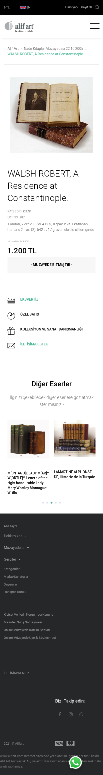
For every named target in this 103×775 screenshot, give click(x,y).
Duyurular (10, 584)
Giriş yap (71, 7)
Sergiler (10, 559)
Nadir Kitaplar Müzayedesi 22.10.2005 (53, 49)
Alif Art (13, 49)
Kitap (27, 211)
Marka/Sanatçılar (16, 577)
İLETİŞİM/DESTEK (17, 673)
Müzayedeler (15, 548)
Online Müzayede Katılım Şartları (27, 630)
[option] (52, 118)
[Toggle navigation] (94, 26)
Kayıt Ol (86, 7)
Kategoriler (12, 569)
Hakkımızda (13, 536)
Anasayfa (11, 526)
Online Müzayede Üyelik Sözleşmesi (30, 638)
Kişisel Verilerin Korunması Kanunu (28, 614)
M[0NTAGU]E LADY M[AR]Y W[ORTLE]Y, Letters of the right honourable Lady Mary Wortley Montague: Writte (28, 483)
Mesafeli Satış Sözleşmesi (23, 622)
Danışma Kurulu (15, 592)
